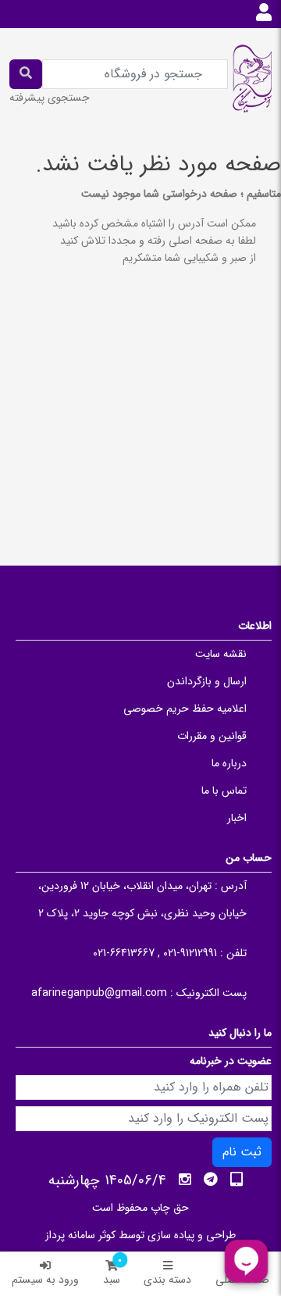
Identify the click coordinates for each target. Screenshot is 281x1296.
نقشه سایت (221, 653)
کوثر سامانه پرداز (80, 1235)
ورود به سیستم (45, 1279)
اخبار (237, 818)
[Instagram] (185, 1180)
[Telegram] (211, 1180)
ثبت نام (241, 1152)
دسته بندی (167, 1279)
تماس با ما (224, 790)
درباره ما (229, 763)
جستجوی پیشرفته (49, 97)
